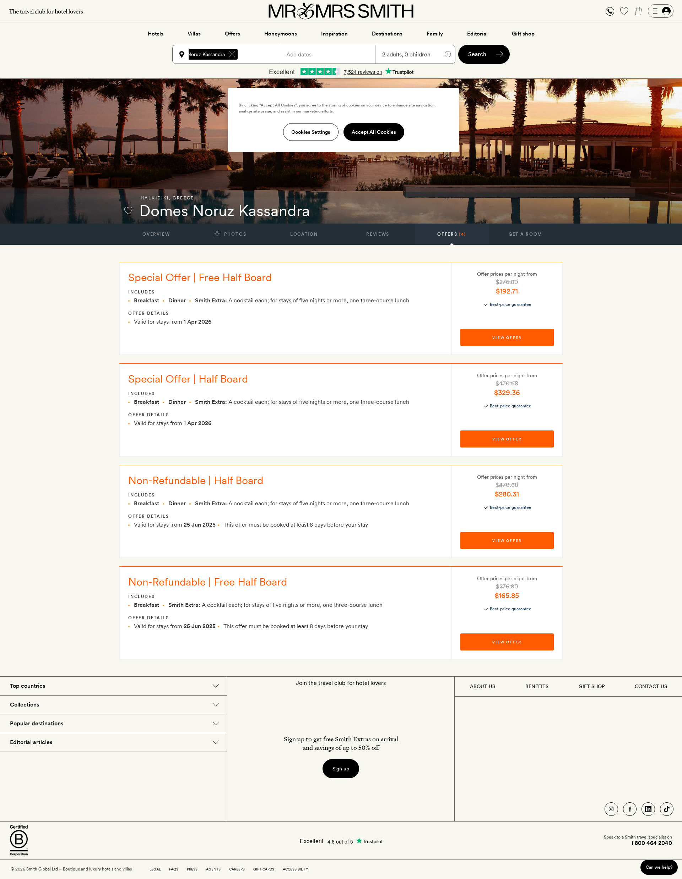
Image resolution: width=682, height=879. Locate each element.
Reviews (377, 234)
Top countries (27, 685)
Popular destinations (36, 723)
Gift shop (523, 34)
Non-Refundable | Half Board (195, 480)
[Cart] (638, 11)
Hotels (155, 34)
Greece (183, 198)
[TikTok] (666, 809)
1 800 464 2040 (651, 843)
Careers (237, 869)
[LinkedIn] (648, 809)
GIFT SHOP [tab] (592, 686)
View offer (506, 337)
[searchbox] (262, 54)
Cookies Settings (310, 132)
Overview (156, 234)
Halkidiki (155, 198)
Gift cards (263, 869)
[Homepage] (341, 11)
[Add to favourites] (128, 210)
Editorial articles (31, 742)
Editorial (477, 34)
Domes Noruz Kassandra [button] (197, 54)
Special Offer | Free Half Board (200, 277)
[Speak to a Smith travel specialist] (610, 11)
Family (435, 34)
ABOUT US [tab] (482, 686)
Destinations (387, 34)
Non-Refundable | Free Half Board (207, 581)
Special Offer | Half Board (188, 378)
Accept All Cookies (374, 132)
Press (192, 869)
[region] (343, 120)
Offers (232, 34)
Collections (24, 704)
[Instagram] (611, 809)
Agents (213, 869)
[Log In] (660, 11)
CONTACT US (651, 686)
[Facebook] (630, 809)
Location (304, 234)
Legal (155, 869)
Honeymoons (280, 34)
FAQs (173, 869)
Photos (234, 234)
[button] (610, 11)
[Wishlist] (624, 11)
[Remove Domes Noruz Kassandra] (232, 54)
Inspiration (334, 34)
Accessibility (295, 869)
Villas (194, 34)
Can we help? (659, 867)
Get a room (525, 234)
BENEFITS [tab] (536, 686)
